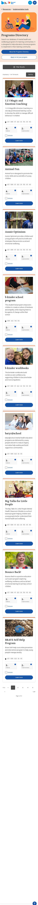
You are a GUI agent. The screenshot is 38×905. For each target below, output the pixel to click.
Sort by (30, 74)
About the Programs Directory (19, 52)
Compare (10, 135)
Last (34, 691)
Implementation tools (21, 9)
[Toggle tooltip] (15, 128)
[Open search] (30, 3)
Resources (7, 9)
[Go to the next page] (5, 692)
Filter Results (20, 67)
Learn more (19, 140)
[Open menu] (35, 3)
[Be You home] (8, 2)
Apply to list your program (19, 57)
